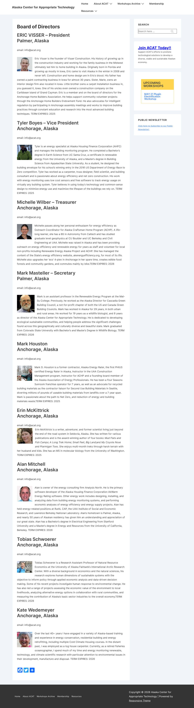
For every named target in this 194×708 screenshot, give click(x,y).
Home (84, 3)
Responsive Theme (140, 700)
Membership (156, 3)
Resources (87, 10)
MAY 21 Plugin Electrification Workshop (152, 96)
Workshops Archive (128, 3)
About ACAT (101, 3)
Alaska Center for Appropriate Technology (43, 7)
